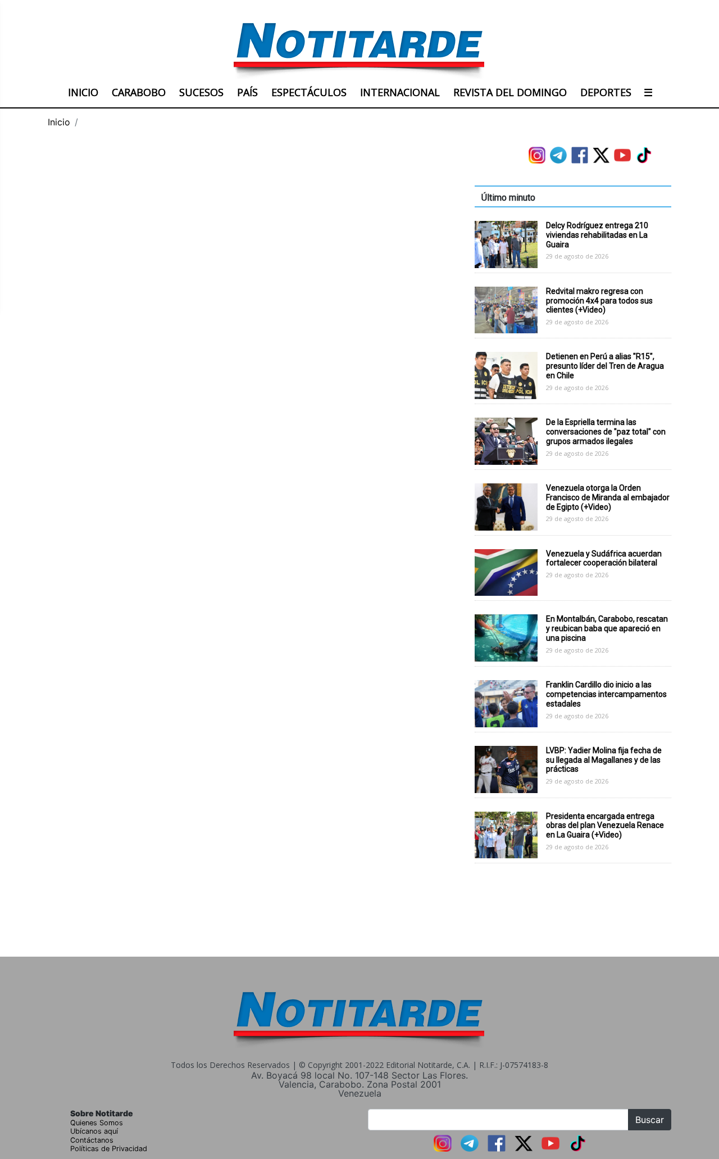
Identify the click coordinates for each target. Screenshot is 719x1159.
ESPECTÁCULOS (309, 92)
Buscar (649, 1119)
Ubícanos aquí (94, 1131)
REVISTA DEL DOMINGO (510, 92)
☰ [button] (648, 92)
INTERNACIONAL (400, 92)
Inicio (59, 122)
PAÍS (247, 92)
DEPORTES (605, 92)
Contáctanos (91, 1140)
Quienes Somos (96, 1123)
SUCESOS (201, 92)
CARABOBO (139, 92)
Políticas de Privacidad (108, 1148)
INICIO (83, 92)
